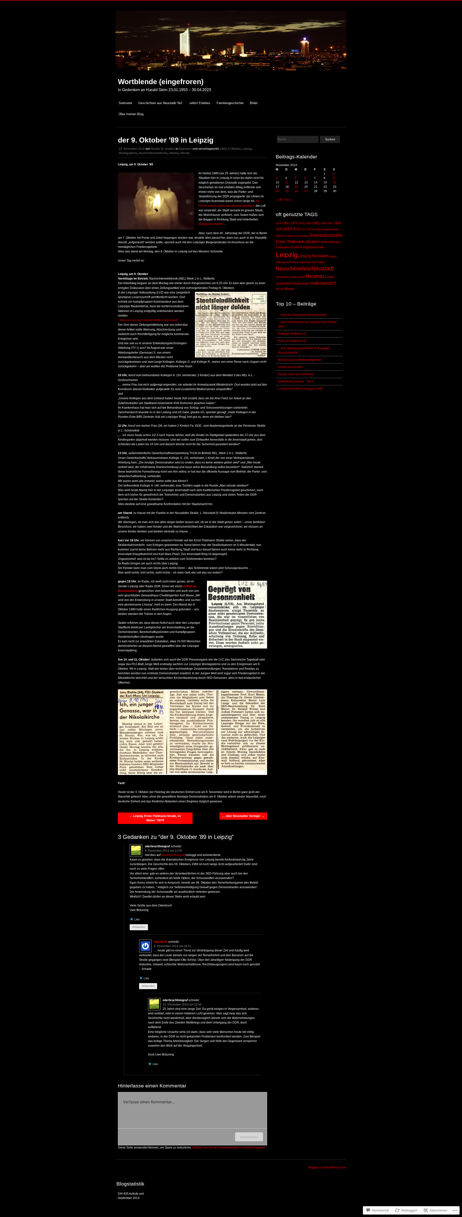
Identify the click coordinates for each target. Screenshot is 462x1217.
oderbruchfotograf (173, 855)
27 (306, 191)
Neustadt (322, 268)
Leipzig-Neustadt (312, 256)
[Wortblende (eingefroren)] (231, 73)
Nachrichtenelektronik (153, 153)
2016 (296, 229)
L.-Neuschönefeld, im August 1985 (300, 388)
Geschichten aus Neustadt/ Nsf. (160, 103)
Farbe (323, 242)
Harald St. (160, 941)
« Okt (279, 199)
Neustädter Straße (286, 276)
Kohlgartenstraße (312, 247)
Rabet (301, 276)
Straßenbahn (301, 283)
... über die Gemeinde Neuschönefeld (302, 315)
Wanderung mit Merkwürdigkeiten (300, 360)
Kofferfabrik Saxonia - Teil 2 (296, 381)
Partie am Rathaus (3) (292, 341)
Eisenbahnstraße (326, 235)
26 (296, 191)
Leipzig (246, 148)
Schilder (330, 276)
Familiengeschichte (230, 103)
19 (296, 186)
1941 (286, 223)
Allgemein (185, 148)
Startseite (125, 103)
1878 (279, 223)
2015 (287, 228)
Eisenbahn (303, 235)
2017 (304, 229)
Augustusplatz (331, 229)
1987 (330, 223)
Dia (278, 235)
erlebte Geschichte (290, 367)
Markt (321, 262)
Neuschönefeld (293, 269)
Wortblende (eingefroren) (161, 82)
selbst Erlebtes (199, 103)
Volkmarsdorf (323, 283)
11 (287, 182)
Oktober (174, 153)
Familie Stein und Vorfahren (296, 374)
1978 (301, 223)
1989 (223, 148)
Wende (185, 153)
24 (277, 191)
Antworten (138, 927)
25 (287, 191)
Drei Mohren (289, 235)
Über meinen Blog (131, 114)
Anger (318, 229)
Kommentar (249, 1137)
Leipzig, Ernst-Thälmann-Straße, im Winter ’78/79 (155, 818)
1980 (308, 223)
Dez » (288, 199)
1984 (323, 223)
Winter (290, 289)
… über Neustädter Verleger (243, 816)
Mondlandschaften (211, 224)
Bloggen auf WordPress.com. (327, 1167)
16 (334, 182)
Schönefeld (283, 283)
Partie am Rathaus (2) (292, 333)
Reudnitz (315, 276)
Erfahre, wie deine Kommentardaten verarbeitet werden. (229, 1147)
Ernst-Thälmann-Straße (297, 241)
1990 (279, 229)
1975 (294, 223)
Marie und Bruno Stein (305, 262)
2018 (311, 229)
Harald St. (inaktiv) (163, 148)
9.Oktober (234, 148)
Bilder (254, 103)
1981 (316, 223)
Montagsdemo (128, 153)
